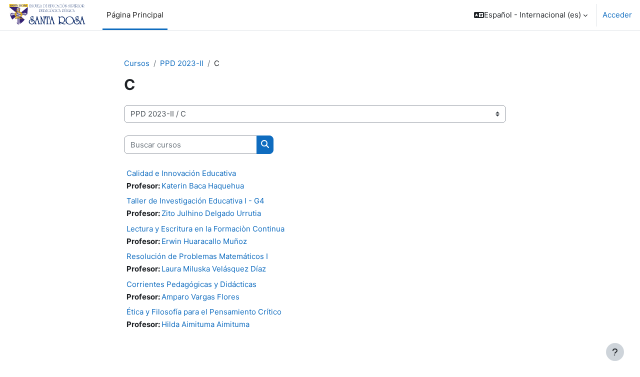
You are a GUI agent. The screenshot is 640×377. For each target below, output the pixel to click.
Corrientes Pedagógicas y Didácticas (191, 284)
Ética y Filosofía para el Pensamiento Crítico (204, 311)
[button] (531, 15)
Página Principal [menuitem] (135, 15)
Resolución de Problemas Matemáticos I (197, 256)
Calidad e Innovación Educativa (181, 173)
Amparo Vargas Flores (201, 297)
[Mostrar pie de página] (615, 352)
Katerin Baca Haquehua (203, 185)
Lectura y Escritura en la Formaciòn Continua (205, 229)
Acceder (617, 15)
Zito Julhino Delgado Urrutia (211, 213)
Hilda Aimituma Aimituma (206, 324)
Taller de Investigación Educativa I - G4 (195, 201)
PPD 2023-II (182, 63)
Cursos (137, 63)
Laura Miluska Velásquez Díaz (214, 269)
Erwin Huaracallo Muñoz (204, 241)
